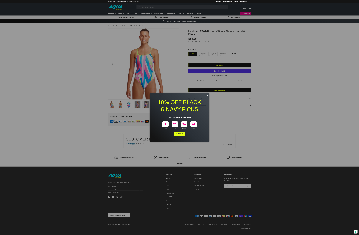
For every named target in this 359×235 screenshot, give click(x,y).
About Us (218, 1)
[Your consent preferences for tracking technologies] (356, 232)
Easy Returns (135, 1)
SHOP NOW (179, 134)
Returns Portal (227, 1)
